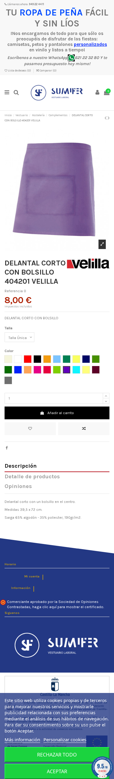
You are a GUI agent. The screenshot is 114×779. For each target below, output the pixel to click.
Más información (22, 739)
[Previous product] (106, 118)
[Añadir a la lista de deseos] (30, 428)
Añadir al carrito (60, 413)
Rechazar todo (57, 754)
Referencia (14, 291)
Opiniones (18, 487)
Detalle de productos (32, 477)
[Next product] (108, 118)
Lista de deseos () (19, 70)
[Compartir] (7, 448)
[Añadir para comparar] (83, 428)
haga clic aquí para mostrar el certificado (67, 607)
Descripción (21, 466)
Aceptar (57, 771)
